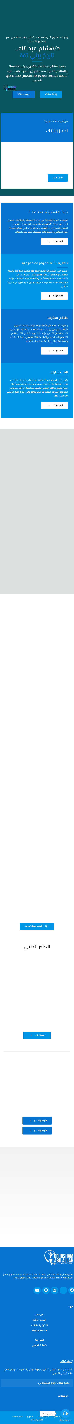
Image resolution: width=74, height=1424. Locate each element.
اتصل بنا (39, 1340)
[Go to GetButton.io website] (65, 1420)
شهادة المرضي (39, 1345)
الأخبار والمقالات (39, 1325)
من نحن (39, 1315)
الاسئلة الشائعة (39, 1331)
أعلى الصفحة (36, 1420)
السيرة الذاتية (39, 1320)
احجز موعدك (17, 1416)
